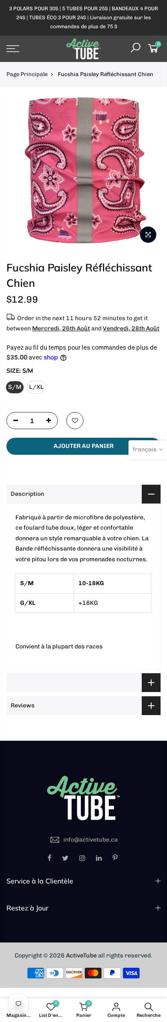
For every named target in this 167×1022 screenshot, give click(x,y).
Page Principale (27, 74)
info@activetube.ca (90, 839)
